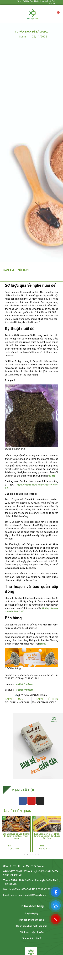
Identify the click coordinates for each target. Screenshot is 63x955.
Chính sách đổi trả (31, 938)
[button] (8, 14)
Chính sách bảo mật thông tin (31, 926)
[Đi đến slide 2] (27, 854)
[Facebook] (7, 2)
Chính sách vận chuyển (32, 932)
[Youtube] (11, 2)
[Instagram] (40, 801)
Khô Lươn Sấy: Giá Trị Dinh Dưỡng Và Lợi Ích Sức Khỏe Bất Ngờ (47, 836)
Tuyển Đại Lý (31, 913)
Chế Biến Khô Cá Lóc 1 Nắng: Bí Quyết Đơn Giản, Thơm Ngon (16, 836)
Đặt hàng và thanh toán (31, 919)
